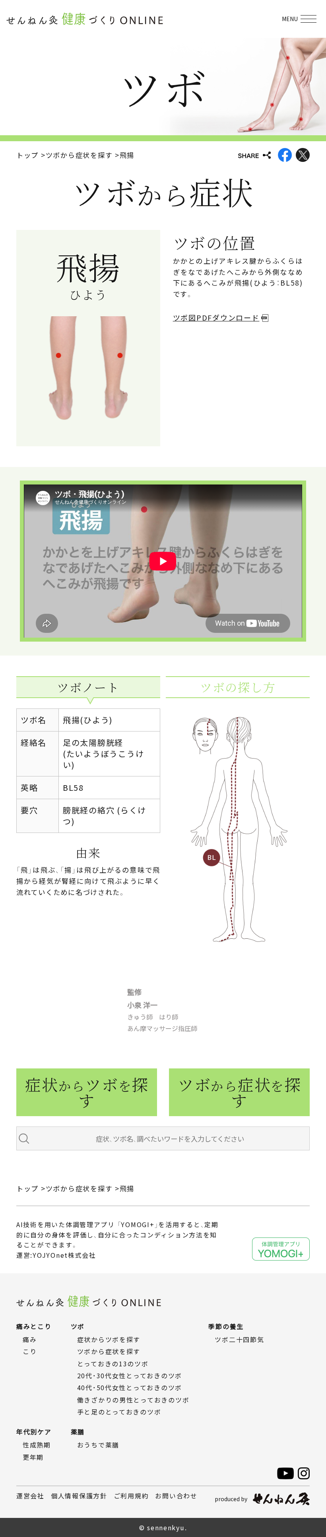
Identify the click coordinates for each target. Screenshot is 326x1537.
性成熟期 (37, 1444)
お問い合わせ (176, 1495)
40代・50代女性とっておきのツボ (129, 1387)
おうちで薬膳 (98, 1444)
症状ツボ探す (86, 1092)
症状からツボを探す (109, 1339)
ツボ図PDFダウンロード (216, 317)
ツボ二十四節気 (239, 1339)
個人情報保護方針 (79, 1495)
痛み (30, 1339)
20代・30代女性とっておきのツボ (129, 1375)
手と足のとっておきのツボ (119, 1411)
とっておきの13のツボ (113, 1363)
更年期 (33, 1457)
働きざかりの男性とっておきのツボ (133, 1400)
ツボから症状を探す (79, 155)
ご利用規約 (131, 1495)
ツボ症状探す (239, 1092)
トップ (27, 155)
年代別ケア (34, 1431)
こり (30, 1351)
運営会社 (30, 1495)
